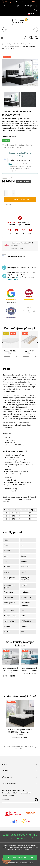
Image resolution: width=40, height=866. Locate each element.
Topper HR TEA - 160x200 (29, 352)
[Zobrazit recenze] (29, 295)
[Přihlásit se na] (36, 799)
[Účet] (25, 37)
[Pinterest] (34, 311)
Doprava (21, 6)
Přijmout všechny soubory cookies (20, 857)
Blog (35, 10)
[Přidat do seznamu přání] (7, 205)
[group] (20, 721)
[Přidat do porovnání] (11, 205)
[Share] (23, 311)
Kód (4, 136)
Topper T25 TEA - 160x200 (10, 352)
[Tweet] (28, 311)
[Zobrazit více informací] (31, 160)
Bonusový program (10, 6)
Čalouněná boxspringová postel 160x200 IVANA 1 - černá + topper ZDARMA (20, 732)
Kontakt (33, 6)
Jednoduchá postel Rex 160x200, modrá (29, 669)
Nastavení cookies (26, 863)
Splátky (27, 6)
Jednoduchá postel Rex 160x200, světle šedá (10, 670)
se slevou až (20, 2)
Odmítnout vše (12, 863)
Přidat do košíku (21, 200)
